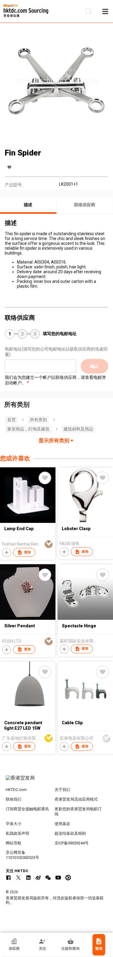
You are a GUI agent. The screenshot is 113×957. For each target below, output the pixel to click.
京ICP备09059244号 (72, 843)
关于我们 (62, 789)
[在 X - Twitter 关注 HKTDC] (18, 877)
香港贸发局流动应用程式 (76, 799)
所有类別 (38, 419)
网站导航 (13, 843)
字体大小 (13, 823)
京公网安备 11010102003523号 (22, 855)
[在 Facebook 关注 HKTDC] (8, 877)
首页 (11, 419)
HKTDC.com (16, 789)
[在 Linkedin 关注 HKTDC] (28, 877)
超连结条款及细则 (70, 833)
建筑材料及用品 (78, 429)
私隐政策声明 (17, 833)
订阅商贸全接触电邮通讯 (27, 809)
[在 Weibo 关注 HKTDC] (38, 877)
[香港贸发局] (57, 781)
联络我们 (13, 799)
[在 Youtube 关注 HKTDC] (58, 877)
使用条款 (62, 823)
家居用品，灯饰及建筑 (28, 429)
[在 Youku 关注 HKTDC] (68, 877)
